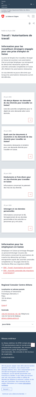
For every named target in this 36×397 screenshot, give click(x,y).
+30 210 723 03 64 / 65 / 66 (10, 314)
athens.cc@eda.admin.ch (10, 318)
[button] (33, 345)
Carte (3, 305)
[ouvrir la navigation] (33, 16)
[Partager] (34, 23)
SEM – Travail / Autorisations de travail (16, 268)
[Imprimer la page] (30, 23)
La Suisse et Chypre (12, 16)
